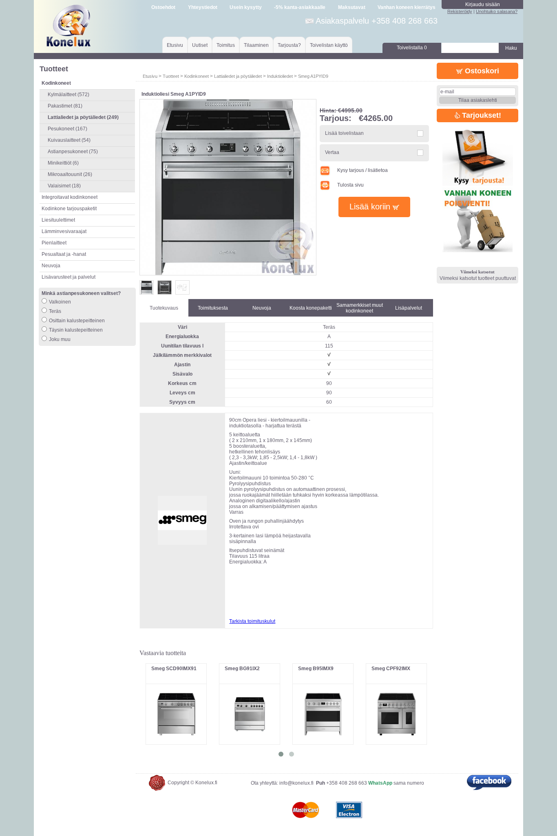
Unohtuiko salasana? (496, 11)
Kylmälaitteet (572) (68, 94)
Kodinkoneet (196, 76)
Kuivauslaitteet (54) (69, 140)
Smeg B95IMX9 (316, 668)
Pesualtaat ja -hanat (64, 254)
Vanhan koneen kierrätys (406, 7)
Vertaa (332, 152)
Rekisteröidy (459, 11)
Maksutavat (351, 7)
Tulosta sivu (350, 185)
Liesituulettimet (58, 220)
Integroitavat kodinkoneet (69, 197)
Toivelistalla (412, 48)
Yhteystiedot (202, 7)
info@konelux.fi (296, 783)
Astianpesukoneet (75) (73, 151)
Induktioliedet (280, 76)
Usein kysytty (246, 7)
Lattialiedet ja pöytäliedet (238, 76)
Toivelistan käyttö (329, 45)
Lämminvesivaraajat (64, 231)
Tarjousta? (289, 45)
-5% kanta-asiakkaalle (299, 7)
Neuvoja (51, 265)
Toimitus (226, 45)
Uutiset (200, 45)
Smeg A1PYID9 (313, 76)
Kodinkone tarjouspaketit (69, 208)
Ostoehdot (163, 7)
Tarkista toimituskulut (252, 621)
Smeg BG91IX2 (242, 668)
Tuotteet (171, 76)
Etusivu (175, 45)
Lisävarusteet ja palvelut (68, 277)
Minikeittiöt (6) (63, 163)
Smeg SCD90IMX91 (174, 668)
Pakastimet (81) (65, 106)
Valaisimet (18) (64, 186)
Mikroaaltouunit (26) (70, 174)
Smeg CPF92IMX (390, 668)
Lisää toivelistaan (344, 133)
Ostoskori (481, 71)
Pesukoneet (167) (67, 129)
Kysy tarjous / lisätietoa (362, 170)
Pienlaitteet (54, 243)
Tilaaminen (256, 45)
